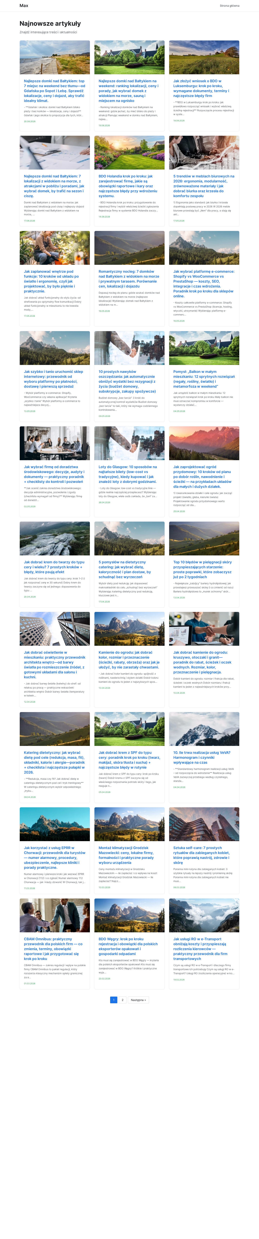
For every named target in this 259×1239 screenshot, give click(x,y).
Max (24, 5)
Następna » (138, 1000)
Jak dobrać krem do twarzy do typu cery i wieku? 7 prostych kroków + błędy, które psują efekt (54, 567)
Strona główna (229, 5)
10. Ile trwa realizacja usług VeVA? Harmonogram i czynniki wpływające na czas (201, 757)
